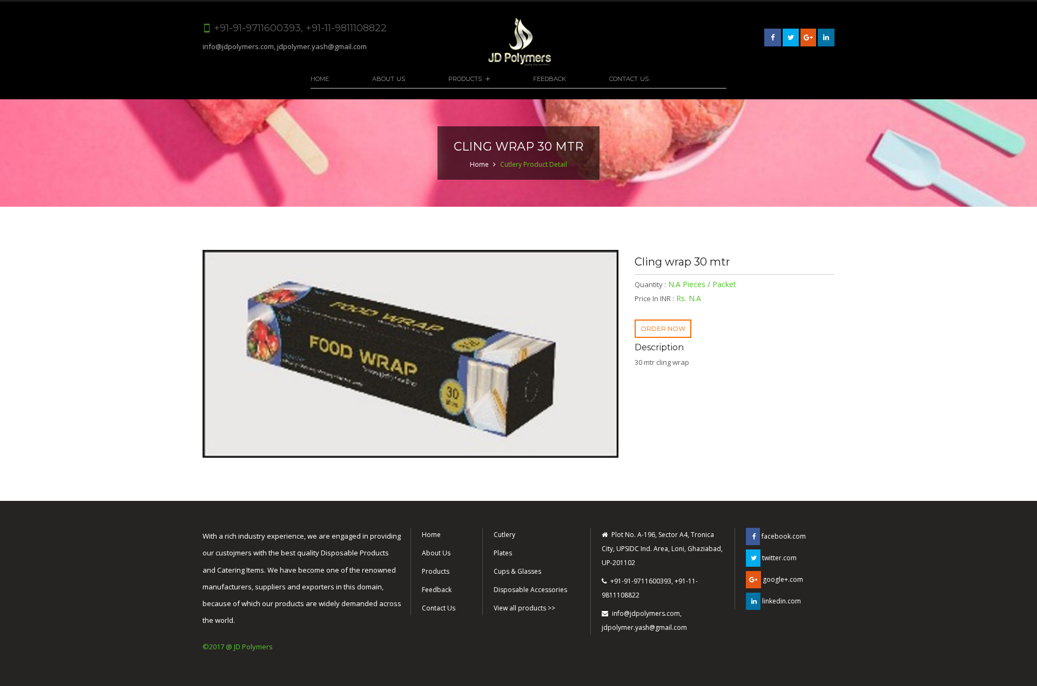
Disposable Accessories (530, 589)
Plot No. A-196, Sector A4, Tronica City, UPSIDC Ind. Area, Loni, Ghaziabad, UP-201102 (662, 548)
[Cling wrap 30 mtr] (410, 354)
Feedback (549, 79)
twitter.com (778, 557)
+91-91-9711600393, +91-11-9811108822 (650, 588)
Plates (503, 553)
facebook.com (783, 536)
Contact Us (629, 79)
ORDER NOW (663, 328)
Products (465, 79)
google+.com (782, 579)
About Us (388, 79)
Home (320, 79)
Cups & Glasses (517, 571)
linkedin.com (780, 601)
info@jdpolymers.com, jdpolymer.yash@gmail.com (285, 46)
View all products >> (524, 608)
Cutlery (504, 534)
